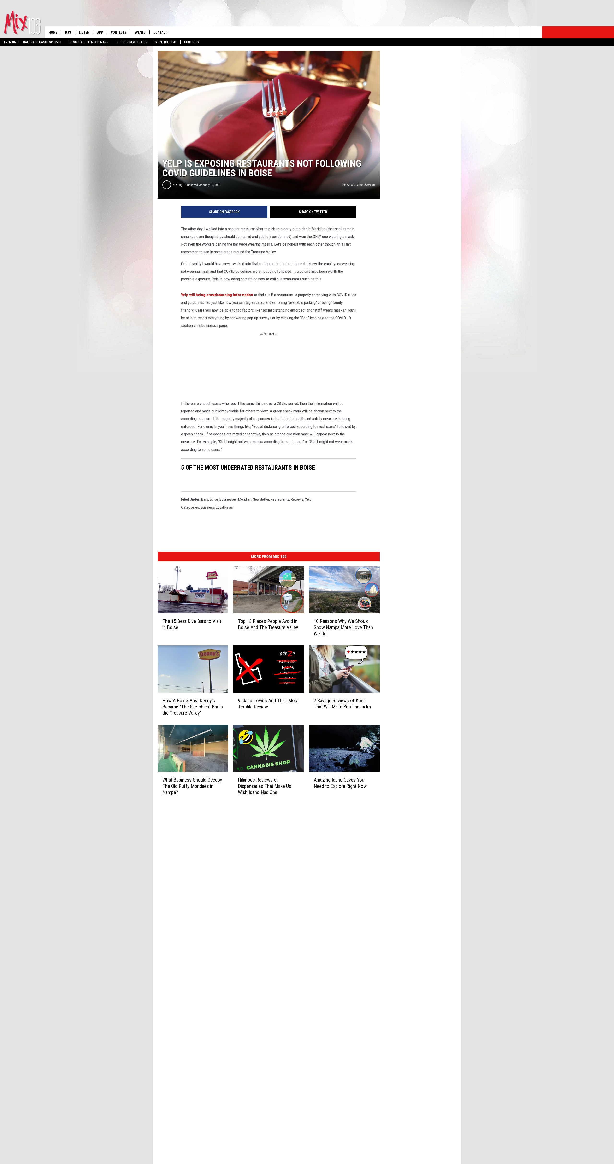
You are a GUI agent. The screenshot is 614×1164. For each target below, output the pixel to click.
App (100, 32)
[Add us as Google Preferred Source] (500, 32)
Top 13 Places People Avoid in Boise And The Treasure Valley (268, 624)
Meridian (244, 499)
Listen (84, 32)
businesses (228, 499)
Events (140, 32)
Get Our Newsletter (132, 42)
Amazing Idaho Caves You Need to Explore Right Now (340, 783)
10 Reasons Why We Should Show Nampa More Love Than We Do (343, 627)
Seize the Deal (166, 42)
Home (53, 32)
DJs (68, 32)
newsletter (261, 499)
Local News (224, 507)
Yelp (308, 499)
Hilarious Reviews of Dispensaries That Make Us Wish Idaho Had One (264, 786)
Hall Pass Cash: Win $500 (42, 42)
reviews (297, 499)
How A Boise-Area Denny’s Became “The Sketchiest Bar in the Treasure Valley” (192, 707)
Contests (191, 42)
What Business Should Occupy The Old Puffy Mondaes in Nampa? (192, 786)
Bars (204, 499)
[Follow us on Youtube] (536, 32)
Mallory (177, 185)
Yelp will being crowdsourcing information (217, 294)
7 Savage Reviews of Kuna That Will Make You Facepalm (342, 704)
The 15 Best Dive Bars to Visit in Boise (191, 624)
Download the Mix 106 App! (89, 42)
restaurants (280, 499)
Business (207, 507)
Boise (214, 499)
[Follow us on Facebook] (512, 32)
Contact (160, 32)
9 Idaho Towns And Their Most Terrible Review (268, 704)
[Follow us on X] (524, 32)
